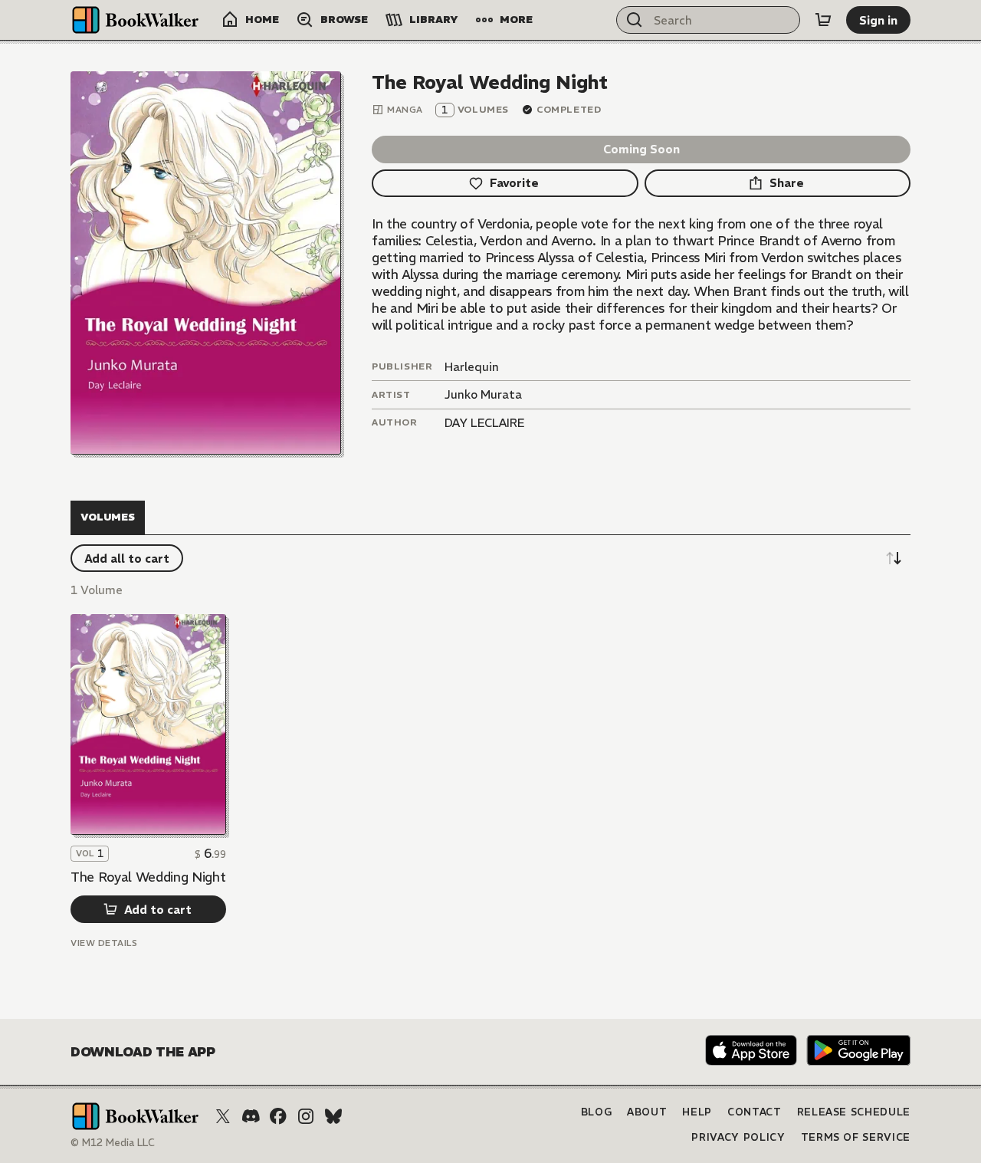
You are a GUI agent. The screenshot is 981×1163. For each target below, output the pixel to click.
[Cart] (823, 20)
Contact (754, 1112)
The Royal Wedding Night (148, 877)
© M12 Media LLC (113, 1143)
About (647, 1112)
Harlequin (472, 367)
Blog (596, 1112)
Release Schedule (853, 1112)
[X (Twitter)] (223, 1116)
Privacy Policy (738, 1137)
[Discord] (250, 1116)
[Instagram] (306, 1116)
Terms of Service (855, 1137)
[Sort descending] (893, 558)
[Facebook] (278, 1116)
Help (697, 1112)
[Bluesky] (333, 1116)
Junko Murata (483, 394)
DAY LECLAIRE (484, 423)
